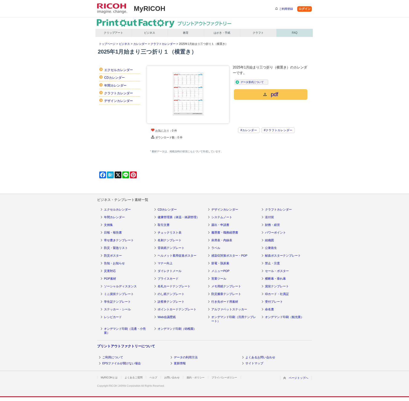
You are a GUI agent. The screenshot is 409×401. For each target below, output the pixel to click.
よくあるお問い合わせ (260, 357)
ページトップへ (298, 377)
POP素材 (110, 278)
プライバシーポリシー (224, 377)
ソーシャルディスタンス (120, 286)
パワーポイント (275, 232)
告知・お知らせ (114, 263)
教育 (186, 32)
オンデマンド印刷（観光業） (284, 317)
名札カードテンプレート (174, 286)
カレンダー (140, 43)
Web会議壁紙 (167, 317)
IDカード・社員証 (277, 294)
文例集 (108, 225)
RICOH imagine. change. (112, 8)
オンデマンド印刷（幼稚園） (177, 328)
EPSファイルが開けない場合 (121, 363)
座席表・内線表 (221, 240)
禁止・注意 (272, 263)
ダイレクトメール (169, 271)
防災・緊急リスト (116, 248)
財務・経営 (272, 225)
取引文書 (164, 225)
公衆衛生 (271, 248)
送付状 (269, 217)
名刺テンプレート (169, 240)
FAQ (294, 32)
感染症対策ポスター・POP (229, 255)
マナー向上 (165, 263)
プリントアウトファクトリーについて (126, 346)
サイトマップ (254, 363)
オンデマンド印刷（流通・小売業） (125, 331)
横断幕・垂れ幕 (275, 278)
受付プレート (274, 301)
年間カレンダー (115, 85)
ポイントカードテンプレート (177, 309)
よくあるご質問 (134, 377)
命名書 (269, 309)
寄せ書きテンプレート (119, 240)
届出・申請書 (220, 225)
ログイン (305, 8)
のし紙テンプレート (171, 294)
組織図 (269, 240)
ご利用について (112, 357)
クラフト (258, 32)
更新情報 (180, 363)
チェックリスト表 (169, 232)
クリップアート (113, 32)
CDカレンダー (114, 77)
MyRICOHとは (109, 377)
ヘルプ (153, 377)
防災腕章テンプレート (226, 294)
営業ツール (218, 278)
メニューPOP (220, 271)
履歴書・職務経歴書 (224, 232)
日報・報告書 (113, 232)
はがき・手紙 (222, 32)
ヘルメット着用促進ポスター (177, 255)
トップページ (107, 43)
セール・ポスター (277, 271)
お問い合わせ (172, 377)
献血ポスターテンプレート (283, 255)
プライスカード (168, 278)
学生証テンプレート (117, 301)
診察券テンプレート (171, 301)
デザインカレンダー (118, 101)
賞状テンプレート (277, 286)
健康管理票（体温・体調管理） (178, 217)
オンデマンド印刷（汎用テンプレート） (233, 319)
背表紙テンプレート (171, 248)
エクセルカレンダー (118, 70)
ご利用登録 (286, 8)
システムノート (221, 217)
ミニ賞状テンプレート (119, 294)
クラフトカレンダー (163, 43)
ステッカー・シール (117, 309)
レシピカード (113, 317)
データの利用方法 (186, 357)
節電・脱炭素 (220, 263)
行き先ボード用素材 (224, 301)
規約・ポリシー (195, 377)
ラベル (215, 248)
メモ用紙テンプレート (226, 286)
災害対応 (110, 271)
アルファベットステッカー (229, 309)
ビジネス (149, 32)
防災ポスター (113, 255)
